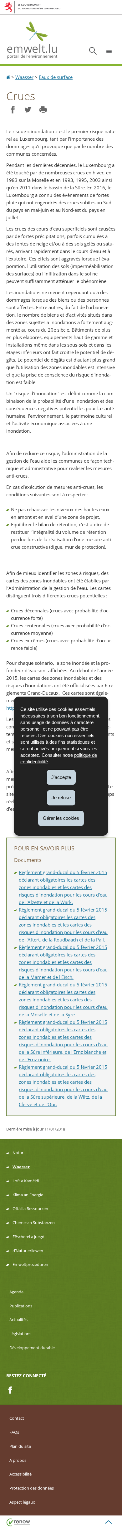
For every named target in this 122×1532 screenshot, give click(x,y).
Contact (16, 1418)
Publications (20, 1306)
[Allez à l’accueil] (8, 77)
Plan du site (20, 1446)
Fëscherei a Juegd (28, 1236)
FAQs (14, 1432)
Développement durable (32, 1347)
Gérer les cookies (61, 818)
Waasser (24, 77)
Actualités (18, 1319)
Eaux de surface (56, 77)
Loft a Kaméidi (26, 1181)
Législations (20, 1333)
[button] (109, 51)
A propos (17, 1460)
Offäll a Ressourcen (30, 1208)
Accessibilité (20, 1474)
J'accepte (61, 777)
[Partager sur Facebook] (12, 110)
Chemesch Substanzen (34, 1222)
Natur (18, 1152)
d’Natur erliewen (28, 1250)
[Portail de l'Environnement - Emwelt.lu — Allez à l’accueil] (32, 39)
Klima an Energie (28, 1195)
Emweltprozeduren (30, 1264)
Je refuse (61, 797)
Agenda (16, 1292)
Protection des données (31, 1488)
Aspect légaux (22, 1502)
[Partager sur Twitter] (28, 110)
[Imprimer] (43, 110)
